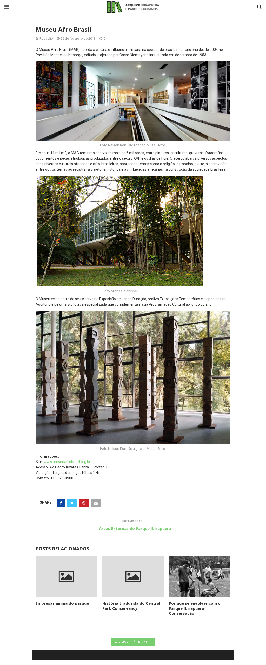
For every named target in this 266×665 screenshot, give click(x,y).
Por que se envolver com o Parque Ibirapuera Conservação (195, 608)
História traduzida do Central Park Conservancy (131, 605)
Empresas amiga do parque (62, 603)
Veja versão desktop (134, 642)
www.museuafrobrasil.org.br (67, 462)
